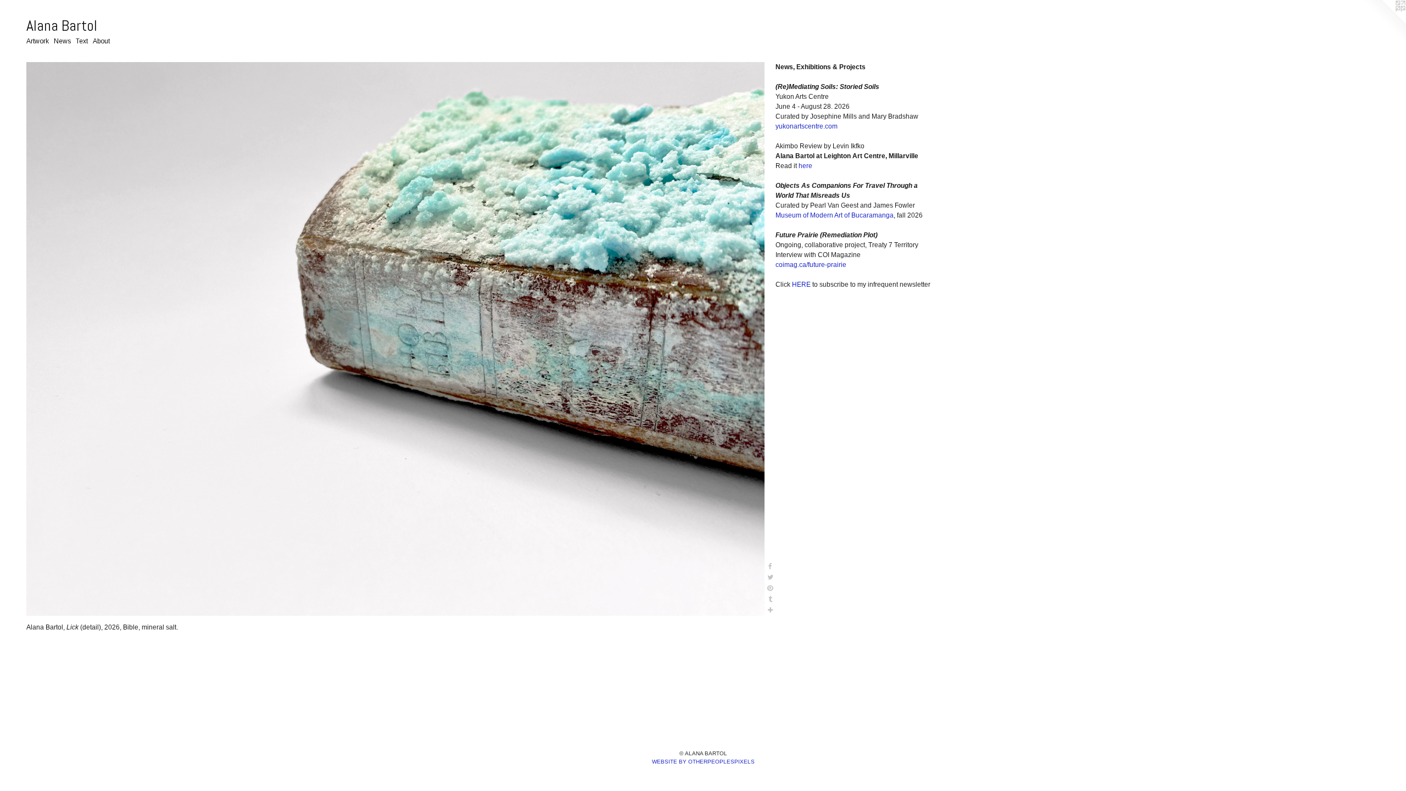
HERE (801, 284)
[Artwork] (395, 339)
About (101, 41)
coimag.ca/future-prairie (810, 265)
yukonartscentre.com (806, 126)
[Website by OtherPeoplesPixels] (1384, 22)
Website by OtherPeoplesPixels (703, 762)
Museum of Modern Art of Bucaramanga (834, 215)
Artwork (37, 41)
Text (82, 41)
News (62, 41)
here (805, 166)
